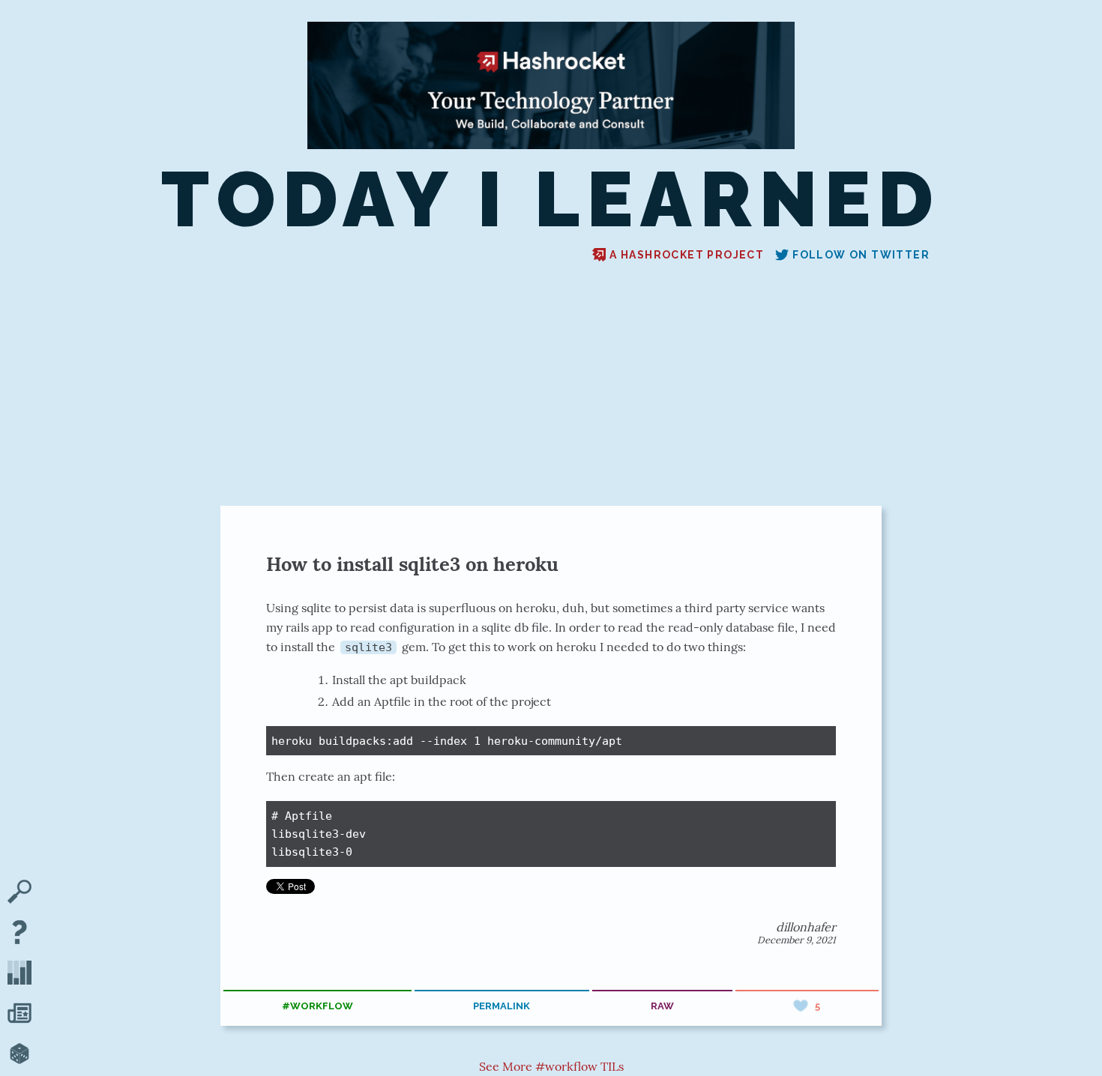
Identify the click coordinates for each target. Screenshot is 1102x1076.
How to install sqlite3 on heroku (412, 563)
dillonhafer (806, 926)
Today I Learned (550, 199)
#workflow (317, 1006)
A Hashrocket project (686, 255)
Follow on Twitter (861, 255)
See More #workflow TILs (551, 1066)
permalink (501, 1006)
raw (662, 1006)
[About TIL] (19, 933)
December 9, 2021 (796, 940)
